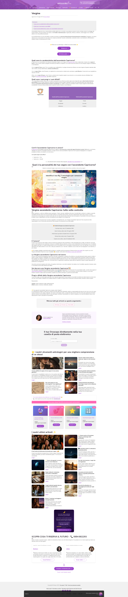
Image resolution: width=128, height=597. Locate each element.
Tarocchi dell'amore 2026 (56, 417)
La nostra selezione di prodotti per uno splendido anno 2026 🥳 (48, 398)
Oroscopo (35, 7)
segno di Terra (71, 62)
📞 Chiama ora (63, 48)
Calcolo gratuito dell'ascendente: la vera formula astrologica (87, 371)
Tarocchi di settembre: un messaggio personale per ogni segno (86, 487)
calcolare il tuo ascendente (73, 161)
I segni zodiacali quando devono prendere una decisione (53, 486)
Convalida (64, 345)
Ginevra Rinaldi (47, 16)
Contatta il (63, 568)
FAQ (66, 585)
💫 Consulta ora (73, 7)
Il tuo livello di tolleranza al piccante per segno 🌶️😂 (45, 451)
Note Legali (49, 588)
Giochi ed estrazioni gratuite (74, 585)
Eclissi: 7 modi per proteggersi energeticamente (53, 499)
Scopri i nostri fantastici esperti (64, 572)
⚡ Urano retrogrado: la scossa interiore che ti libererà (53, 461)
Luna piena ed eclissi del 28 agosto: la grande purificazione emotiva (86, 473)
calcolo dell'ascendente (37, 271)
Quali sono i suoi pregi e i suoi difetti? (42, 26)
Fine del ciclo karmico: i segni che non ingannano (86, 461)
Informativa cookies (56, 588)
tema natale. (80, 250)
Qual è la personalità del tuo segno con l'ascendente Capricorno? (48, 28)
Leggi (33, 380)
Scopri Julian (79, 559)
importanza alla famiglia (41, 76)
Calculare (64, 201)
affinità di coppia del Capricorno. (74, 251)
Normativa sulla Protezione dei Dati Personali (72, 588)
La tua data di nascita (51, 182)
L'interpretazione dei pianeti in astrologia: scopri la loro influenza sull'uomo (87, 384)
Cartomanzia (42, 7)
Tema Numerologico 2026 (88, 417)
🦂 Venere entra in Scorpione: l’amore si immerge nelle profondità (86, 437)
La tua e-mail (54, 338)
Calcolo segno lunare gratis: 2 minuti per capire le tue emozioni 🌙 (86, 359)
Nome (49, 195)
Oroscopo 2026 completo (72, 417)
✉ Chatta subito (63, 54)
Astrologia (58, 7)
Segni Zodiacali (50, 7)
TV (95, 7)
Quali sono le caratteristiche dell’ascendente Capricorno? (46, 24)
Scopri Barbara (47, 559)
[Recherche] (98, 7)
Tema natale (70, 304)
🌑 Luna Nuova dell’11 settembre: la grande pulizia (87, 449)
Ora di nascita (73, 182)
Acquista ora (40, 426)
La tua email (68, 195)
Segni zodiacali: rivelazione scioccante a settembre (52, 472)
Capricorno (34, 149)
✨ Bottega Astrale (88, 7)
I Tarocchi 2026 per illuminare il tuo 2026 (38, 418)
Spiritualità (65, 7)
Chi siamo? (62, 585)
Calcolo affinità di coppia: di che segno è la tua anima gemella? (45, 371)
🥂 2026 (81, 7)
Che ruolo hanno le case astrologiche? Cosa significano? (53, 383)
